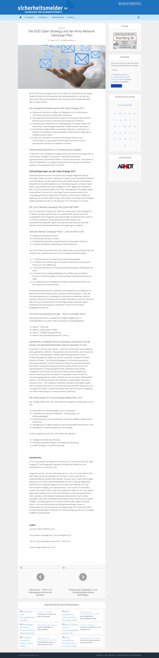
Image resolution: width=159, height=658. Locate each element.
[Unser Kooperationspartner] (125, 166)
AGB (105, 655)
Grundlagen (29, 17)
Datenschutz (112, 655)
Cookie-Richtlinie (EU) (124, 655)
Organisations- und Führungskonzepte (86, 613)
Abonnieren (116, 86)
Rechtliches (40, 612)
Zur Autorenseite (124, 105)
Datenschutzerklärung (118, 79)
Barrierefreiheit (136, 655)
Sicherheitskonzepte (43, 625)
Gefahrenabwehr (58, 17)
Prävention (43, 17)
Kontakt (70, 17)
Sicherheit (62, 28)
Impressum (99, 655)
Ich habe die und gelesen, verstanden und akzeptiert (121, 78)
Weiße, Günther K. (69, 40)
